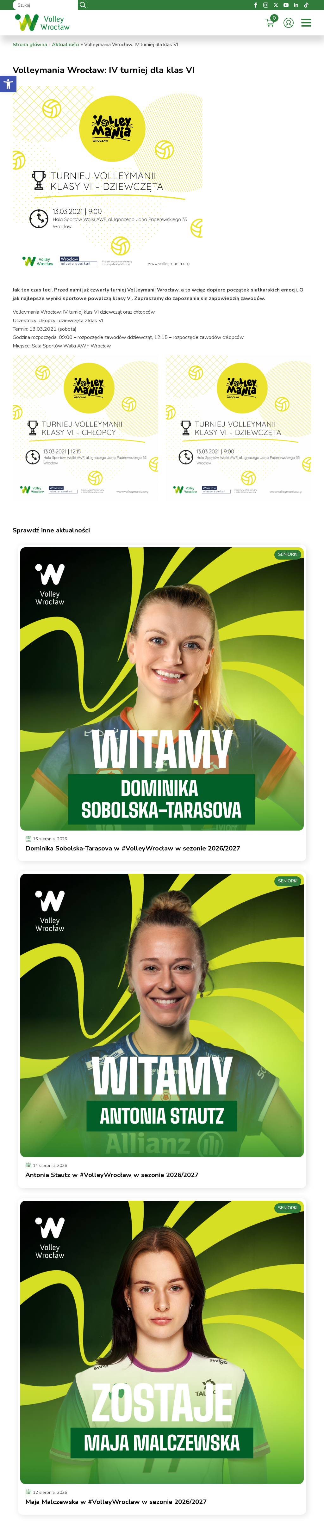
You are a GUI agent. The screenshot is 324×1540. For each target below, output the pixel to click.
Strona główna (30, 44)
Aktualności (65, 44)
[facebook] (256, 5)
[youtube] (286, 5)
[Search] (83, 5)
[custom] (306, 5)
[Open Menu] (306, 23)
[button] (8, 84)
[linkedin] (296, 5)
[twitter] (276, 5)
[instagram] (266, 5)
